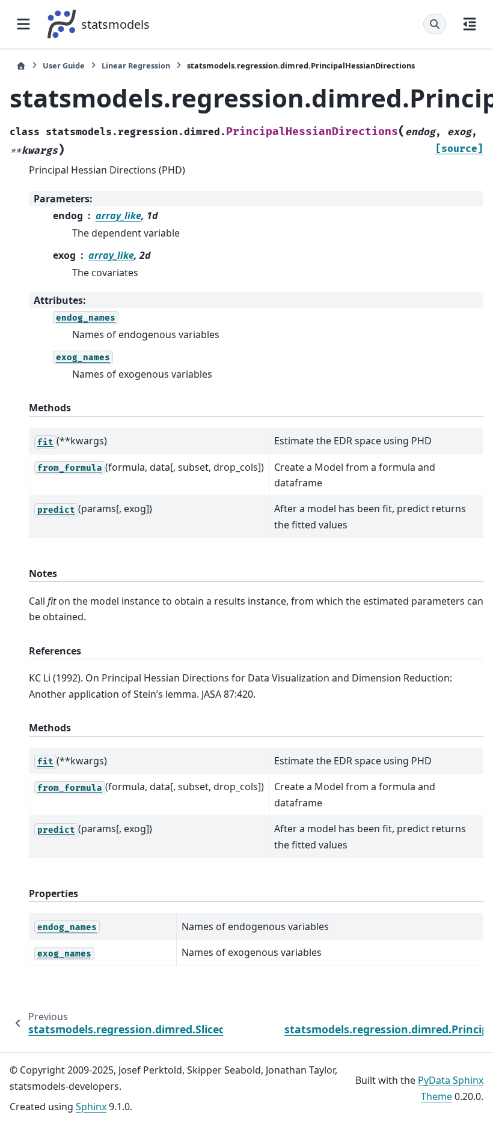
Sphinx (91, 1106)
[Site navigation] (23, 24)
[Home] (21, 65)
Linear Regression (136, 65)
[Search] (434, 24)
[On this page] (469, 24)
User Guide (64, 65)
